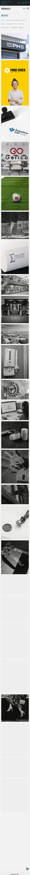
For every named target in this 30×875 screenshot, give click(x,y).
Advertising (9, 20)
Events (23, 20)
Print (15, 23)
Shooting (21, 23)
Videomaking (13, 27)
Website (21, 27)
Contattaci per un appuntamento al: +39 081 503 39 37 (6, 3)
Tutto (2, 20)
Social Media (5, 27)
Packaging (9, 23)
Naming (3, 23)
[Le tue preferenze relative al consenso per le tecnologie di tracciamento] (27, 872)
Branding (17, 20)
